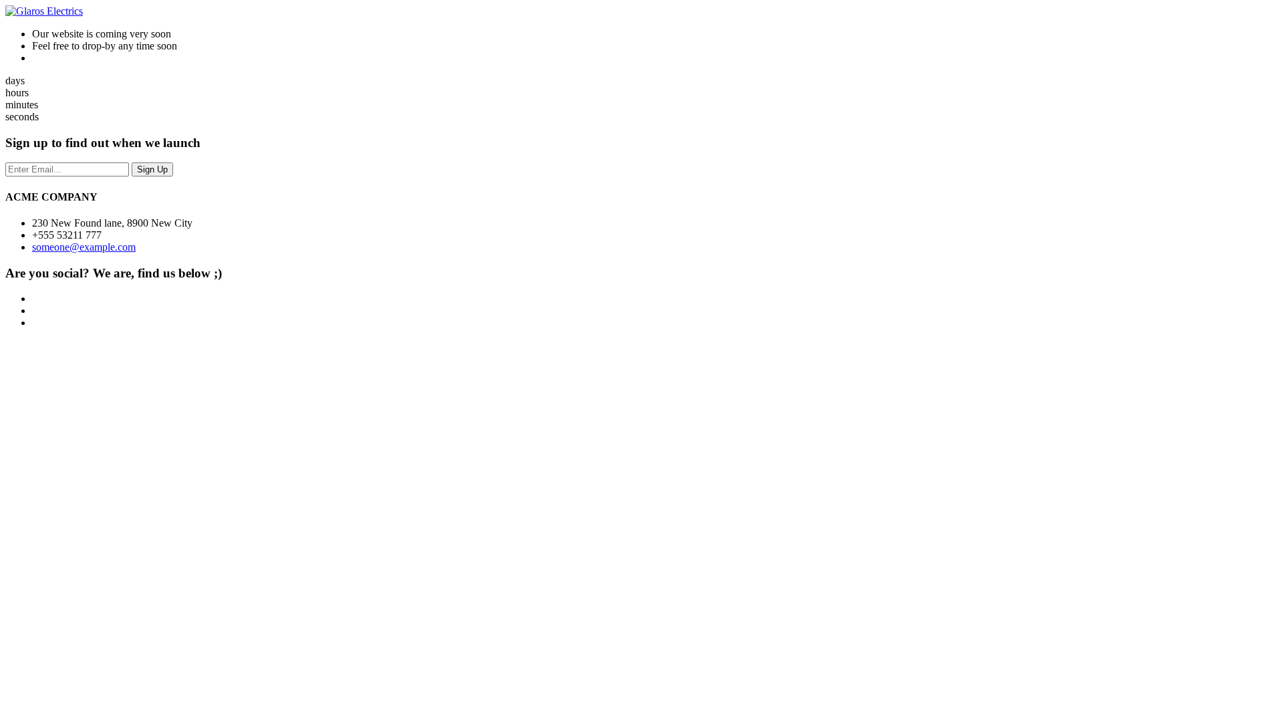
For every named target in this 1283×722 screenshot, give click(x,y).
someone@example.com (84, 247)
